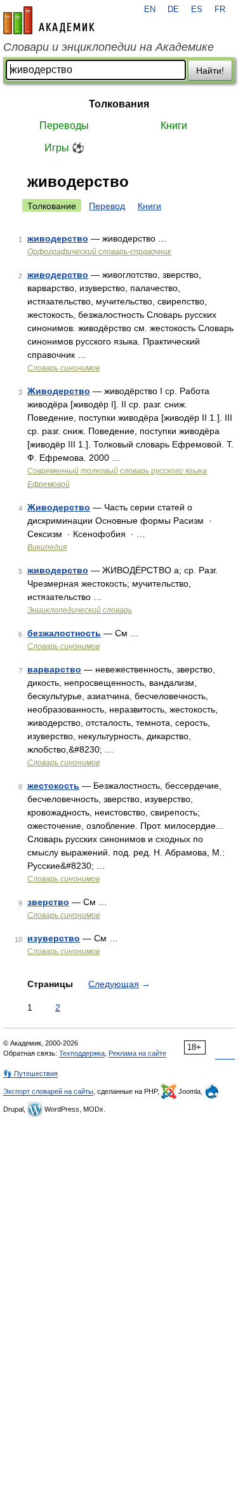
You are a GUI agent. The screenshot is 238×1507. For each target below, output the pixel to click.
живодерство (57, 238)
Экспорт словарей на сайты (48, 1091)
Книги (174, 125)
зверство (48, 902)
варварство (54, 669)
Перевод (107, 206)
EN (149, 9)
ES (196, 9)
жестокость (53, 786)
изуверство (53, 938)
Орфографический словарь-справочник (99, 251)
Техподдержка (82, 1053)
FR (220, 9)
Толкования (119, 104)
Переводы (64, 125)
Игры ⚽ (64, 147)
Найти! (210, 70)
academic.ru (49, 20)
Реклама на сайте (137, 1053)
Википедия (47, 547)
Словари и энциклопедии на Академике (108, 47)
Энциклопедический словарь (79, 610)
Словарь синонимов (63, 368)
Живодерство (58, 391)
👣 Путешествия (30, 1073)
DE (173, 9)
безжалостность (64, 633)
